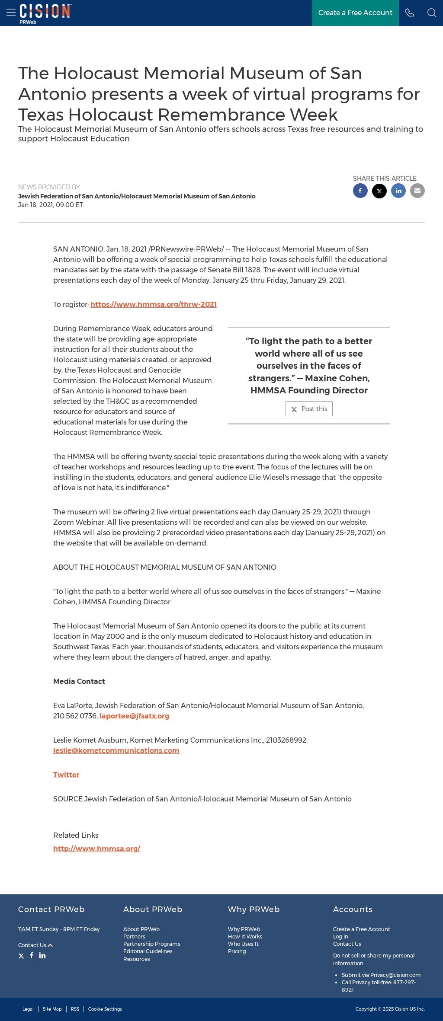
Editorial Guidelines (148, 951)
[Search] (432, 13)
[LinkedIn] (42, 955)
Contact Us (33, 945)
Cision (401, 1009)
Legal (28, 1009)
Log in (340, 936)
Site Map (52, 1009)
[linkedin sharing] (398, 191)
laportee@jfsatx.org (134, 716)
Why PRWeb (244, 929)
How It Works (245, 936)
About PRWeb (141, 929)
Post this (314, 409)
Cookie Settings (105, 1009)
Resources (136, 959)
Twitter (66, 775)
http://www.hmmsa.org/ (96, 849)
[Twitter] (22, 955)
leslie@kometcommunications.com (116, 751)
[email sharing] (417, 191)
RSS (75, 1009)
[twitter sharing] (379, 192)
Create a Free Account (355, 13)
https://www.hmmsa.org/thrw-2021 (153, 304)
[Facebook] (31, 955)
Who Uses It (243, 944)
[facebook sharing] (360, 191)
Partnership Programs (151, 944)
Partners (134, 936)
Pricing (237, 951)
